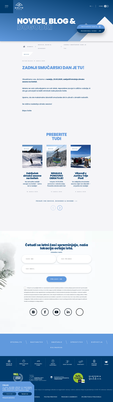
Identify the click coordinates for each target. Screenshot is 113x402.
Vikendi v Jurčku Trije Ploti (80, 175)
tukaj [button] (27, 390)
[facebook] (45, 315)
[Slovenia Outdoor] (95, 378)
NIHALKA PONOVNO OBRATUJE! (56, 175)
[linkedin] (68, 315)
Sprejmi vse (25, 393)
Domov (30, 46)
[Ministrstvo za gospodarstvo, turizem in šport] (60, 378)
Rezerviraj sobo (89, 31)
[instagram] (33, 315)
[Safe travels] (79, 378)
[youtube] (56, 315)
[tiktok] (79, 315)
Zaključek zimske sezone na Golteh (32, 175)
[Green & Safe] (18, 378)
